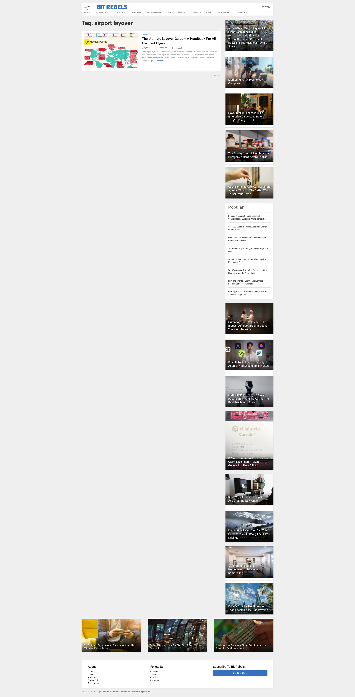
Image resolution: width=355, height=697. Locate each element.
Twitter (153, 674)
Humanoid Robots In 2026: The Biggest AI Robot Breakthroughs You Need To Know (247, 325)
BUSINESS (136, 13)
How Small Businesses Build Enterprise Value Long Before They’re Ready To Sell (246, 116)
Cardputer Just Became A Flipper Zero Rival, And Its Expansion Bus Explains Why (241, 647)
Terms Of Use (93, 683)
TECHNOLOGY (101, 13)
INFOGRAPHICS (224, 13)
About (90, 671)
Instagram (154, 680)
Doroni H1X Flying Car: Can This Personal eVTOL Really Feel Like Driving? (248, 534)
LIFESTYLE (196, 13)
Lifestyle (146, 35)
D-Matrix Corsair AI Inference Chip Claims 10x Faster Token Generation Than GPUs (249, 461)
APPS (170, 13)
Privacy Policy (94, 680)
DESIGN (181, 13)
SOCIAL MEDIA (120, 13)
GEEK (208, 13)
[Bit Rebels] (110, 8)
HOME (87, 13)
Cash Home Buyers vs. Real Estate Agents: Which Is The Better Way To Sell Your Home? (249, 190)
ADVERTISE (241, 13)
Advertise (92, 677)
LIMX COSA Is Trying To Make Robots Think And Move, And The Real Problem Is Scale (248, 398)
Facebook (154, 671)
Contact (91, 674)
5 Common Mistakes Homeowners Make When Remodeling (244, 569)
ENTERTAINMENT (154, 13)
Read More (160, 61)
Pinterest (154, 677)
